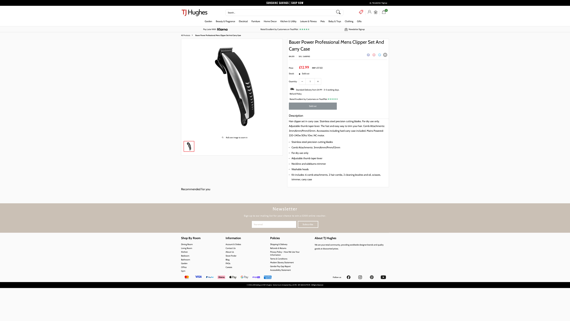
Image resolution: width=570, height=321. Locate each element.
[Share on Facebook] (368, 55)
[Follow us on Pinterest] (372, 276)
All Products (185, 35)
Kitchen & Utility (288, 21)
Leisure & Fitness (308, 21)
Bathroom (185, 259)
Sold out (312, 106)
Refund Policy (296, 93)
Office (184, 267)
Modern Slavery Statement (282, 262)
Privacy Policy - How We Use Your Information (284, 253)
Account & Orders (233, 244)
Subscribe (308, 224)
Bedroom (185, 255)
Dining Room (187, 244)
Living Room (186, 248)
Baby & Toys (334, 21)
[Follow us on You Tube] (383, 276)
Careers (229, 267)
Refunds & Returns (278, 248)
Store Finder (231, 255)
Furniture (255, 21)
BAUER (291, 56)
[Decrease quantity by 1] (302, 81)
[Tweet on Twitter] (379, 55)
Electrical (243, 21)
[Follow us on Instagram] (360, 276)
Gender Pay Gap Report (280, 266)
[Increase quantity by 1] (318, 81)
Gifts (359, 21)
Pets (322, 21)
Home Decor (270, 21)
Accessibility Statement (280, 270)
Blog (227, 259)
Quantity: (293, 81)
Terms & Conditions (278, 258)
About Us (230, 252)
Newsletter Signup (379, 3)
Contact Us (231, 248)
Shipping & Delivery (278, 244)
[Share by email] (385, 55)
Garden (208, 21)
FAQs (228, 263)
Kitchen (184, 252)
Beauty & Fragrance (225, 21)
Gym (183, 271)
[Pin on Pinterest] (374, 55)
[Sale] (361, 12)
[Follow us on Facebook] (349, 276)
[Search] (339, 13)
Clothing (349, 21)
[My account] (370, 12)
